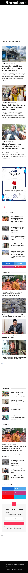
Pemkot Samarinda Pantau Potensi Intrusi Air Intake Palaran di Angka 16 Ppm (18, 245)
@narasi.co (7, 207)
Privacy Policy (13, 528)
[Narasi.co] (15, 2)
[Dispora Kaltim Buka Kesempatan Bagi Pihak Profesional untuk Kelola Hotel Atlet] (14, 93)
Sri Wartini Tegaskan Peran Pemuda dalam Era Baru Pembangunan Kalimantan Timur (13, 146)
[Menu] (2, 2)
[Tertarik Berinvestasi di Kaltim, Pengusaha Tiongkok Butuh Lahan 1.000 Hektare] (5, 417)
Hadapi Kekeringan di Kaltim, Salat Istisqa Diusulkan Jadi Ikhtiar (18, 238)
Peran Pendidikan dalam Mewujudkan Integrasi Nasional (17, 409)
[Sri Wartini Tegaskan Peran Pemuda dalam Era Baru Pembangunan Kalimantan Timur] (14, 132)
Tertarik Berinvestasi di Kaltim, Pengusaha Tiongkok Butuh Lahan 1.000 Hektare (18, 417)
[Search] (26, 2)
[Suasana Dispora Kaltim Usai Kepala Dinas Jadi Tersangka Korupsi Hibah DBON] (14, 54)
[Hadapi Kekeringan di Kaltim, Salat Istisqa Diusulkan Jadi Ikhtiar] (5, 237)
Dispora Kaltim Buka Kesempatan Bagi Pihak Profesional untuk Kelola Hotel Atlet (14, 107)
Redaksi (8, 569)
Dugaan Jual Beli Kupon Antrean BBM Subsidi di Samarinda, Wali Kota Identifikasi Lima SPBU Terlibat (17, 220)
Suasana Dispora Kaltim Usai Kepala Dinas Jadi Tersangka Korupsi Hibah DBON (12, 68)
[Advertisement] (14, 20)
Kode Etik (20, 569)
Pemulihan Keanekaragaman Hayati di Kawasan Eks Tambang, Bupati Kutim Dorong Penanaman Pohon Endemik (18, 254)
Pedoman (14, 569)
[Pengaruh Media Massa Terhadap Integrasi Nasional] (5, 393)
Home (10, 36)
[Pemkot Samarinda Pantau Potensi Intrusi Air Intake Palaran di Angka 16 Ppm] (5, 245)
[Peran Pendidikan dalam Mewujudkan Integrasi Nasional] (5, 409)
